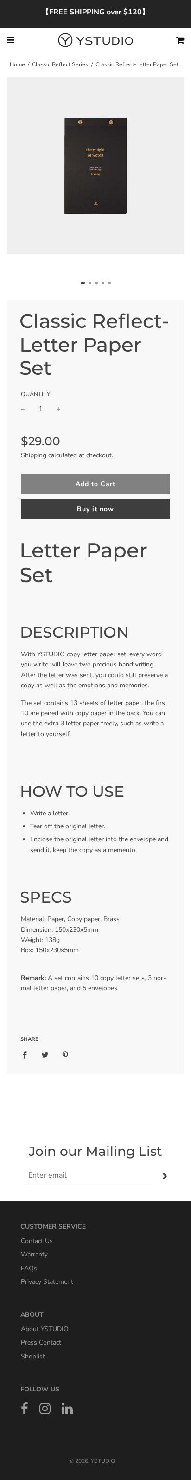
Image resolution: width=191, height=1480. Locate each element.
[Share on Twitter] (45, 1055)
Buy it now (95, 509)
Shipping (33, 455)
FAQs (29, 1267)
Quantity (36, 394)
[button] (83, 283)
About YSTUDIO (45, 1328)
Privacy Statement (47, 1281)
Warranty (34, 1254)
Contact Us (37, 1240)
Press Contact (41, 1342)
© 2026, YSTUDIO (92, 1461)
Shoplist (33, 1356)
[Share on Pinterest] (65, 1055)
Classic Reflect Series (60, 64)
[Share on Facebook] (27, 1055)
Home (17, 64)
